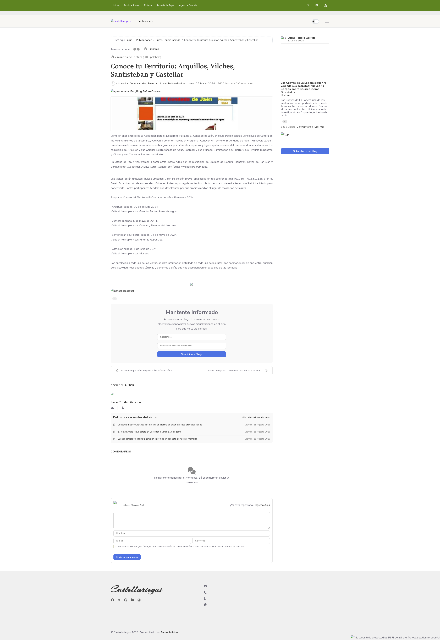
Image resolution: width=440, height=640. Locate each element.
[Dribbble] (139, 600)
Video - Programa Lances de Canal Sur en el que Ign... (235, 370)
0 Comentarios (244, 83)
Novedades (288, 92)
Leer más (319, 126)
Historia (285, 95)
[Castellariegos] (121, 21)
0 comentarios (305, 126)
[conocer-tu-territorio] (192, 114)
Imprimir (154, 49)
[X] (119, 600)
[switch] (315, 21)
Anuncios (123, 83)
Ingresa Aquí (262, 505)
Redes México (169, 632)
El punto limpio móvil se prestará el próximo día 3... (147, 370)
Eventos (153, 83)
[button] (308, 5)
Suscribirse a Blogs (191, 354)
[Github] (126, 600)
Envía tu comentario (127, 557)
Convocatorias (138, 83)
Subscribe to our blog (305, 151)
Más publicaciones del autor (256, 417)
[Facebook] (113, 600)
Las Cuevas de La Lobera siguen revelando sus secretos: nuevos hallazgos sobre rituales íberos (304, 86)
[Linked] (133, 600)
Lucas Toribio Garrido (172, 83)
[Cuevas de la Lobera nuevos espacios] (305, 60)
